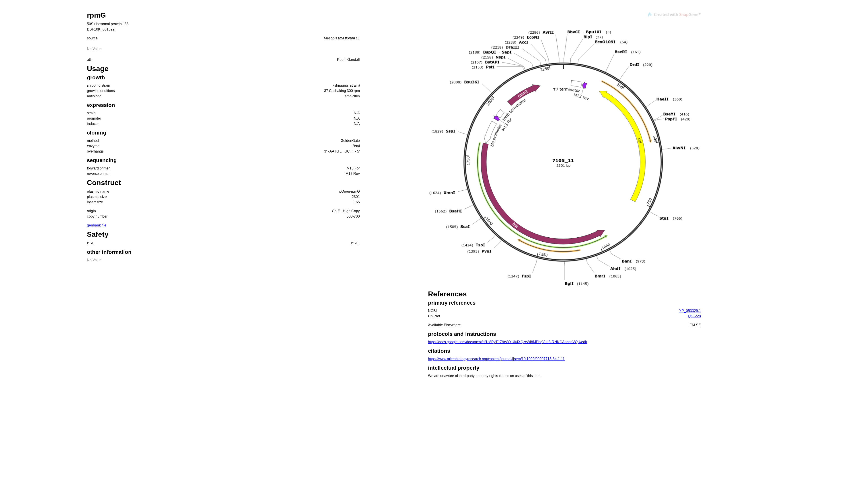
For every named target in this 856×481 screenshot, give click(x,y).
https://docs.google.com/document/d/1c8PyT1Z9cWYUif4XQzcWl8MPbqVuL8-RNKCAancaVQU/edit (507, 342)
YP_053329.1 (690, 311)
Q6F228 (694, 316)
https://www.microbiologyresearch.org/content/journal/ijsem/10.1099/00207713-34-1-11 (496, 359)
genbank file (96, 225)
